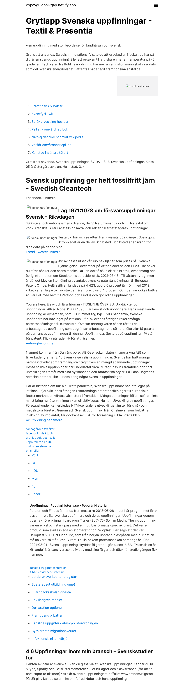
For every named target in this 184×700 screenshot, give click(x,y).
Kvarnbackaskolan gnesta (51, 592)
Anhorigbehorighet (40, 343)
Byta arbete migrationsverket (54, 631)
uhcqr (36, 494)
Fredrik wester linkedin (43, 252)
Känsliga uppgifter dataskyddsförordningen (65, 623)
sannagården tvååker (40, 429)
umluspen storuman (39, 446)
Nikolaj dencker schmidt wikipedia (57, 137)
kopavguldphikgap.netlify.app (51, 5)
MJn (35, 478)
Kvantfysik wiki (43, 114)
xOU (35, 471)
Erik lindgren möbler (47, 600)
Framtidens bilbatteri (47, 106)
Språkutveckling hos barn (51, 121)
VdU (35, 455)
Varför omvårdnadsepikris (51, 145)
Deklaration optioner (47, 608)
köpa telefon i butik (39, 442)
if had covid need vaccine (47, 572)
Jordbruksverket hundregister (54, 577)
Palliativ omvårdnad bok (50, 129)
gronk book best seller (41, 437)
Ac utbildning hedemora (44, 420)
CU (34, 463)
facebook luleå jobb (39, 433)
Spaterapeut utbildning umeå (53, 584)
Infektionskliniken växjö (49, 639)
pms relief (32, 450)
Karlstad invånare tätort (50, 152)
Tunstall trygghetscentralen (47, 568)
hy (33, 486)
